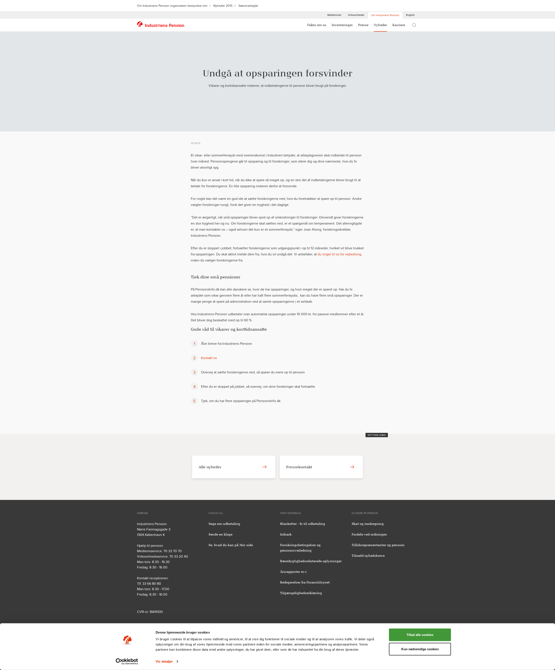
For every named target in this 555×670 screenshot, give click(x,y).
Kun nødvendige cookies (420, 649)
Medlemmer (334, 14)
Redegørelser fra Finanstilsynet (305, 582)
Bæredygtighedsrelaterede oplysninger (311, 561)
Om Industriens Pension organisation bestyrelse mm (172, 5)
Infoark (286, 534)
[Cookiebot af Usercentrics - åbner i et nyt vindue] (127, 661)
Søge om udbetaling (224, 524)
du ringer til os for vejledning (339, 254)
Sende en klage (220, 534)
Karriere (398, 25)
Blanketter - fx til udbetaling (302, 524)
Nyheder (380, 25)
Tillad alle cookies (419, 635)
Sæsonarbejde (248, 5)
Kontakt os (209, 358)
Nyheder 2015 (222, 5)
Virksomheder (356, 14)
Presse (363, 25)
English (410, 14)
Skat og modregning (368, 524)
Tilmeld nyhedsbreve (368, 556)
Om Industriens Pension (385, 15)
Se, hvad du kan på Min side (231, 545)
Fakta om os (316, 25)
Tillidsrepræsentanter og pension (378, 545)
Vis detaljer (164, 661)
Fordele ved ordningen (369, 534)
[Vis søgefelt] (414, 24)
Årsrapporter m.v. (293, 572)
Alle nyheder (210, 467)
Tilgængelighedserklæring (301, 593)
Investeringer (342, 25)
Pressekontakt (299, 467)
